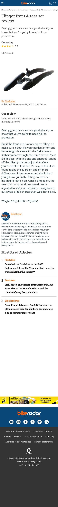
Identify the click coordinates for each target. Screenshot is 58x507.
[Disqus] (29, 358)
